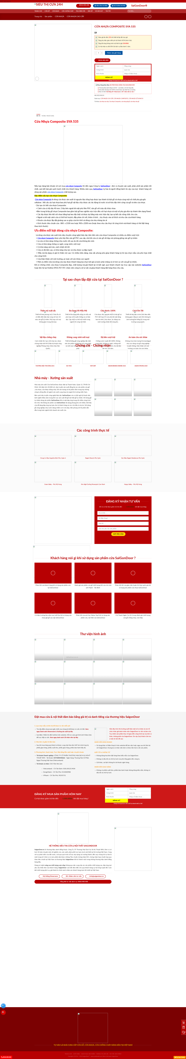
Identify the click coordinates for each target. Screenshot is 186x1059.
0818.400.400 (7, 1057)
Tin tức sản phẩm (115, 1053)
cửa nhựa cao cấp (104, 101)
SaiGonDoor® (139, 5)
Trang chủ (38, 11)
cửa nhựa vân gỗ (134, 101)
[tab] (38, 116)
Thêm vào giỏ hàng (114, 53)
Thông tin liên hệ (102, 1053)
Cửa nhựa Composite (115, 101)
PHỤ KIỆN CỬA (80, 11)
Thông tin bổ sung (48, 115)
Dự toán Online (180, 1057)
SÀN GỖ (90, 11)
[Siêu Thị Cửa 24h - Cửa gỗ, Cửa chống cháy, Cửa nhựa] (53, 6)
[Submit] (149, 11)
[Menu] (150, 5)
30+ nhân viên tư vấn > (128, 91)
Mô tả (38, 115)
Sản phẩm (48, 16)
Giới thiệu (76, 1053)
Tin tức (108, 11)
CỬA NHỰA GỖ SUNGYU (136, 98)
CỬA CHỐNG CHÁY (68, 11)
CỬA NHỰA (55, 11)
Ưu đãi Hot (99, 11)
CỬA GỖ (47, 11)
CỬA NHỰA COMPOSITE (121, 98)
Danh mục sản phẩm (88, 1053)
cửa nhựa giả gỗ (125, 101)
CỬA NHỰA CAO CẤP (75, 16)
